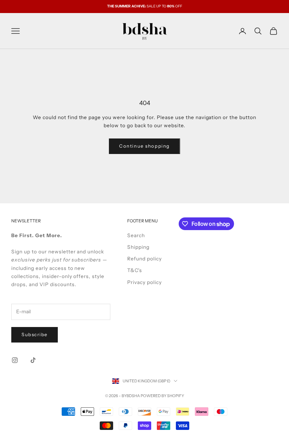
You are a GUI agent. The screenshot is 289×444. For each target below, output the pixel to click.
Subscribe (34, 334)
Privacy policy (144, 282)
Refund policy (144, 258)
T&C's (134, 270)
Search (136, 235)
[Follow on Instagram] (14, 360)
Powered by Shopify (162, 395)
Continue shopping (144, 146)
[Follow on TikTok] (33, 360)
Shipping (138, 247)
